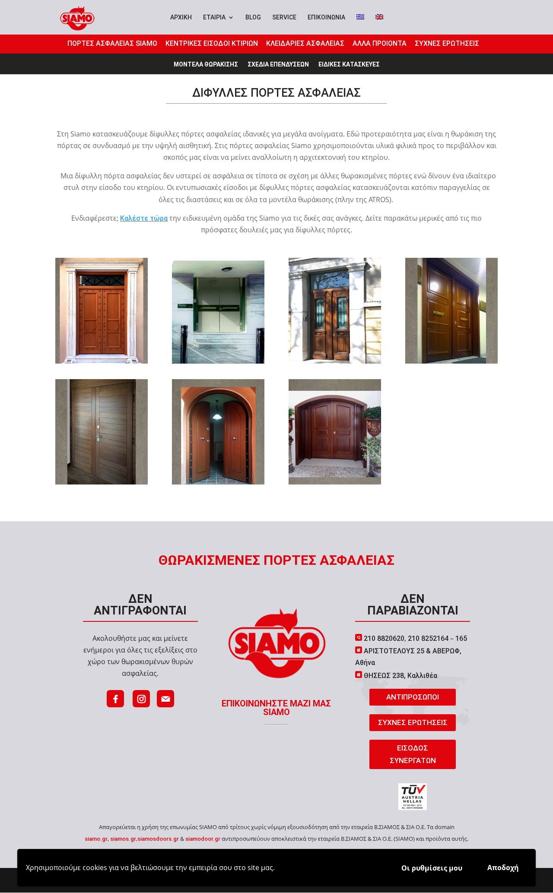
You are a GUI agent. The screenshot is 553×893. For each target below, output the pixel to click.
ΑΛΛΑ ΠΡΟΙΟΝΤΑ (380, 43)
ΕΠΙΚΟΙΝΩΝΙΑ (326, 17)
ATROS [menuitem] (379, 199)
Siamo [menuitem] (80, 134)
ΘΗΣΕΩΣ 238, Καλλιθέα (400, 675)
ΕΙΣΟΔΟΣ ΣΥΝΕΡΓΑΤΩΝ (413, 754)
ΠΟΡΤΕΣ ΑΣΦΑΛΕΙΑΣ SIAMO (112, 43)
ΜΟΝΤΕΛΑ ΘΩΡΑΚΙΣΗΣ (206, 64)
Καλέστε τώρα (144, 218)
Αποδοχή (503, 867)
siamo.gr (96, 839)
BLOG (253, 17)
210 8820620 (383, 638)
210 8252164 (427, 638)
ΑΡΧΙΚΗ (181, 17)
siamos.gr (123, 839)
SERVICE (284, 17)
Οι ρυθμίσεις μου (431, 868)
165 (461, 638)
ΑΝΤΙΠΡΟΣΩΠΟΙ (412, 697)
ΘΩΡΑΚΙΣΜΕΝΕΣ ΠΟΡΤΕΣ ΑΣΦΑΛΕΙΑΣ (276, 560)
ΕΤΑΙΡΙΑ (214, 17)
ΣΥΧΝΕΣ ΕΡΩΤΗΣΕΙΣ (447, 43)
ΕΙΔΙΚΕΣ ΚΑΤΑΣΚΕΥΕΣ (349, 64)
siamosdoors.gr (158, 839)
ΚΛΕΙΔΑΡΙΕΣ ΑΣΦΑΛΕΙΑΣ (305, 43)
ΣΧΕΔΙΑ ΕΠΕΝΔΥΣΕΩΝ (278, 64)
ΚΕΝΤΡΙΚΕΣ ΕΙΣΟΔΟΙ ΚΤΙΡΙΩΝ (211, 43)
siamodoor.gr (202, 839)
